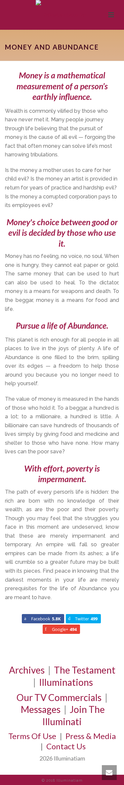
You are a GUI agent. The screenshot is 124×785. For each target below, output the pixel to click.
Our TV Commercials (59, 697)
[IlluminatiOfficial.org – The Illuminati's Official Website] (62, 15)
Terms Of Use (32, 736)
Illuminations (66, 682)
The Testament (84, 670)
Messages (41, 709)
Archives (27, 670)
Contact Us (66, 746)
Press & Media (90, 736)
